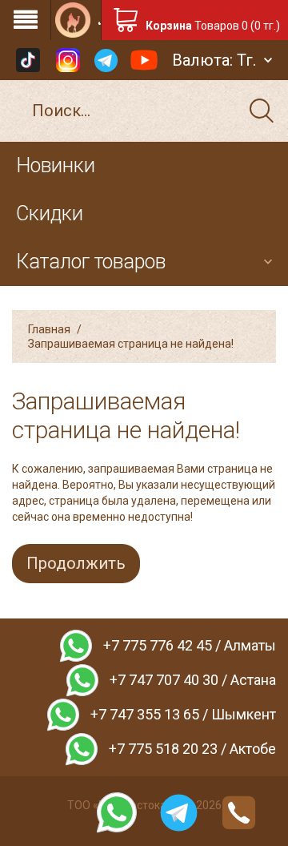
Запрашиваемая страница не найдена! (131, 343)
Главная (49, 329)
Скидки (49, 213)
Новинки (55, 165)
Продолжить (76, 563)
